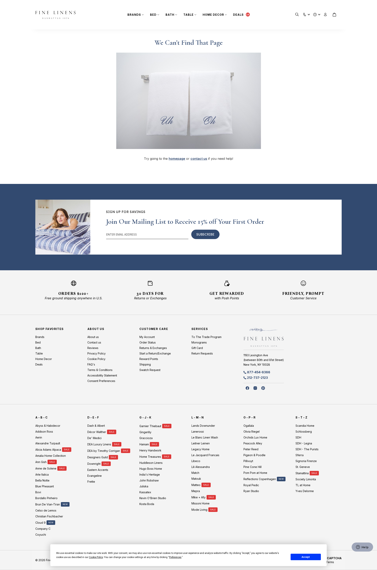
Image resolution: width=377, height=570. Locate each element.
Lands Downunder (203, 425)
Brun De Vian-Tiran (47, 504)
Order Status (147, 342)
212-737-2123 (257, 378)
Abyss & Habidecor (47, 425)
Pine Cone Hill (252, 467)
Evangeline (94, 475)
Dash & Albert (96, 425)
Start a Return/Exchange (155, 353)
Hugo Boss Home (150, 468)
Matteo (195, 485)
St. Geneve (303, 467)
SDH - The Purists (307, 449)
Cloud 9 (40, 522)
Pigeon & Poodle (254, 455)
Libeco (195, 461)
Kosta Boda (146, 504)
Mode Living (199, 509)
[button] (305, 13)
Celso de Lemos (45, 510)
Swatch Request (149, 370)
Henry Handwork (150, 450)
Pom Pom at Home (255, 472)
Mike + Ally (198, 497)
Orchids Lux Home (255, 437)
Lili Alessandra (200, 467)
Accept (306, 557)
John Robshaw (149, 480)
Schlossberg (304, 431)
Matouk (196, 478)
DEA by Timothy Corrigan (103, 450)
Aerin (38, 437)
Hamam (144, 444)
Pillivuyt (248, 461)
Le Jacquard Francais (205, 455)
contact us (198, 159)
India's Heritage (149, 474)
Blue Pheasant (44, 486)
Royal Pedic (251, 485)
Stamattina (302, 473)
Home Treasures (150, 456)
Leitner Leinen (200, 443)
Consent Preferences (101, 381)
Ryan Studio (251, 491)
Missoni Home (200, 503)
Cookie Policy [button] (96, 557)
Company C (42, 528)
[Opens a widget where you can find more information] (362, 547)
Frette (91, 481)
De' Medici (94, 438)
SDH (298, 437)
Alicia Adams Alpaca (48, 449)
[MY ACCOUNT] (325, 14)
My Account (147, 337)
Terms (330, 562)
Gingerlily (145, 432)
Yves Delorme (305, 491)
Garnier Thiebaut (150, 426)
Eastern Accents (97, 469)
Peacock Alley (252, 443)
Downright (94, 463)
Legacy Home (200, 449)
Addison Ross (44, 431)
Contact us (94, 342)
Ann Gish (41, 462)
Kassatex (145, 492)
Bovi (38, 492)
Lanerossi (197, 431)
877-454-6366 (258, 372)
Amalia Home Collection (50, 455)
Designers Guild (97, 457)
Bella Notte (42, 480)
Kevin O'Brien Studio (152, 498)
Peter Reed (250, 449)
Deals (238, 14)
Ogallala (248, 425)
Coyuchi (40, 534)
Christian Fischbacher (49, 516)
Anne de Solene (45, 468)
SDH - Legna (304, 443)
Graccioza (146, 438)
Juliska (143, 486)
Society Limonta (306, 479)
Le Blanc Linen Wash (204, 437)
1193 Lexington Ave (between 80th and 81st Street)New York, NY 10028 (263, 360)
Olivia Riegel (251, 431)
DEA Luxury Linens (99, 444)
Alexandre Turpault (47, 443)
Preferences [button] (175, 557)
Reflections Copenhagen (259, 479)
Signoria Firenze (306, 461)
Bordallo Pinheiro (46, 498)
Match (195, 472)
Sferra (300, 455)
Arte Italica (42, 474)
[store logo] (55, 15)
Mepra (195, 491)
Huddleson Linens (151, 462)
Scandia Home (305, 425)
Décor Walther (96, 432)
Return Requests (202, 353)
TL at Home (303, 485)
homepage (177, 159)
